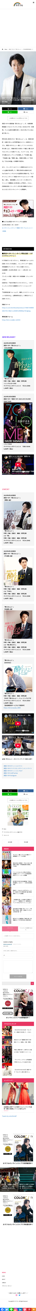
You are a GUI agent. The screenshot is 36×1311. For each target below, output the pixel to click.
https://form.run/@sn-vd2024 (11, 320)
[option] (9, 1179)
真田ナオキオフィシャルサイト (13, 766)
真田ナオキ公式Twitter (11, 773)
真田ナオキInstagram (10, 775)
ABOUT (3, 1279)
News (9, 103)
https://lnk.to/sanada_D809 (12, 708)
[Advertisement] (18, 28)
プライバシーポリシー (7, 1286)
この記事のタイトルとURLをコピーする (18, 118)
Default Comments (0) (7, 944)
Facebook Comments (17, 944)
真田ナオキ (19, 832)
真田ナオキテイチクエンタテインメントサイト (18, 768)
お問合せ (4, 1282)
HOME (3, 1276)
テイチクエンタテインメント (10, 832)
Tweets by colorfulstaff (9, 1116)
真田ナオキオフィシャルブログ (13, 771)
